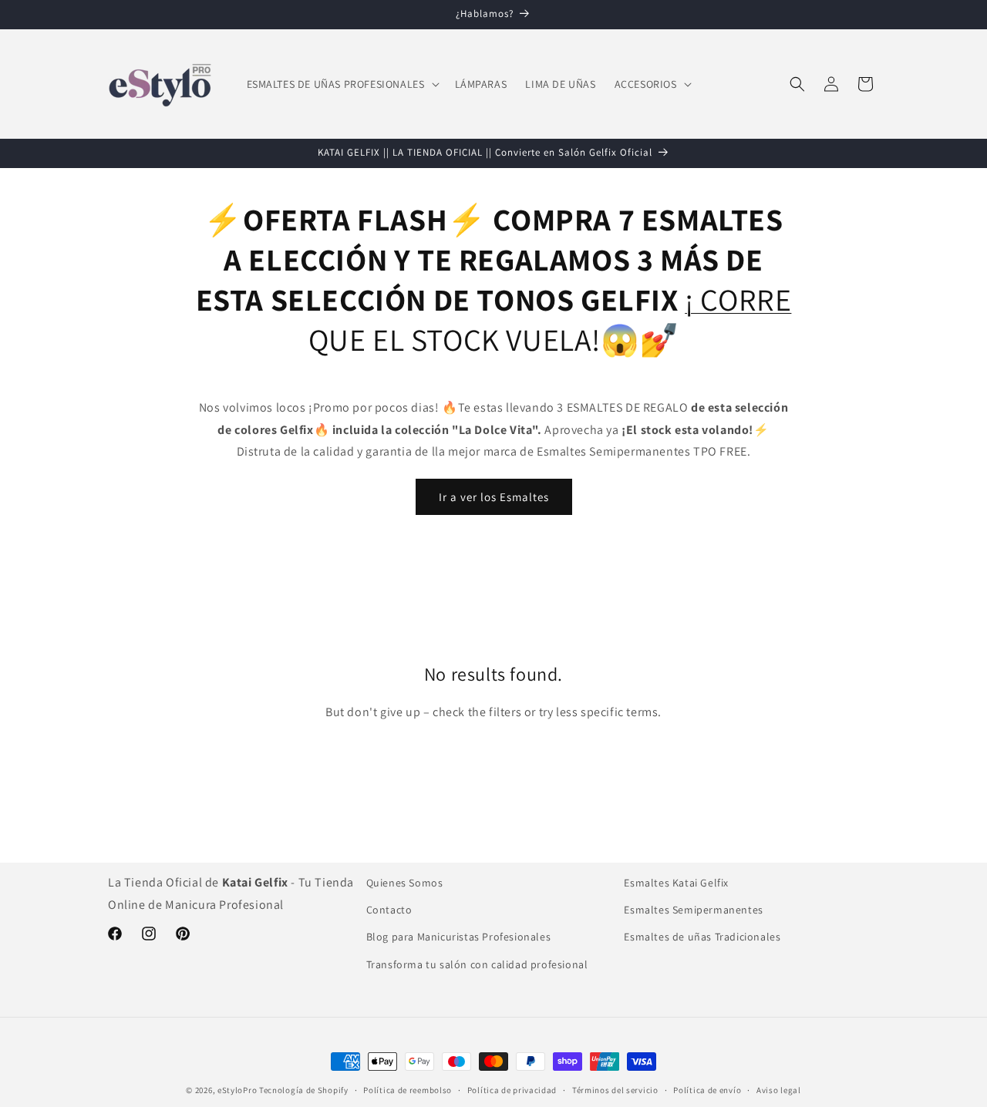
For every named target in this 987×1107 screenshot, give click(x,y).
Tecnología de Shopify (304, 1090)
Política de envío (707, 1090)
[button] (341, 84)
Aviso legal (778, 1090)
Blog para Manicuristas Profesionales (458, 937)
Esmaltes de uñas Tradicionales (702, 937)
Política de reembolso (407, 1090)
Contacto (389, 910)
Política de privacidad (512, 1090)
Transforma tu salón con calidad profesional (477, 964)
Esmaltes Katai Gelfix (676, 883)
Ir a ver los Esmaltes (494, 497)
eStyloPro (237, 1090)
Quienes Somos (404, 883)
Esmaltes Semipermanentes (693, 910)
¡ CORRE (738, 299)
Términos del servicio (615, 1090)
